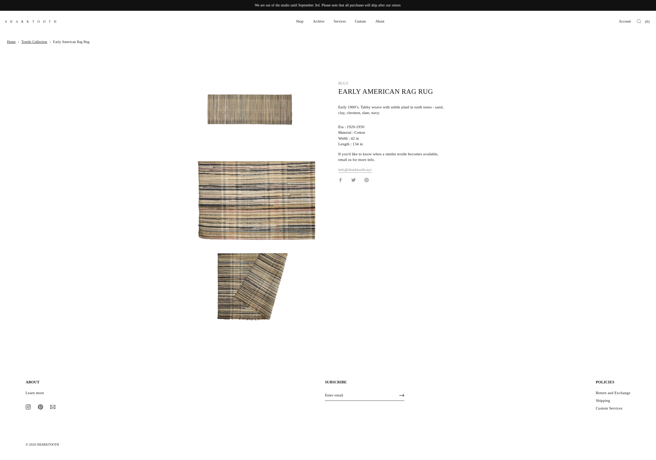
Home (11, 42)
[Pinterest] (40, 406)
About (379, 21)
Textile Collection (34, 42)
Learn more (35, 393)
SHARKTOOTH (48, 444)
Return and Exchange (613, 393)
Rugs (343, 83)
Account (625, 21)
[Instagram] (28, 406)
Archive (318, 21)
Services (340, 21)
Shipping (603, 400)
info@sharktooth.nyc (355, 169)
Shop (299, 21)
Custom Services (609, 408)
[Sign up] (401, 395)
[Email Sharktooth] (52, 406)
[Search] (639, 21)
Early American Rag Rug (71, 42)
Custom (360, 21)
